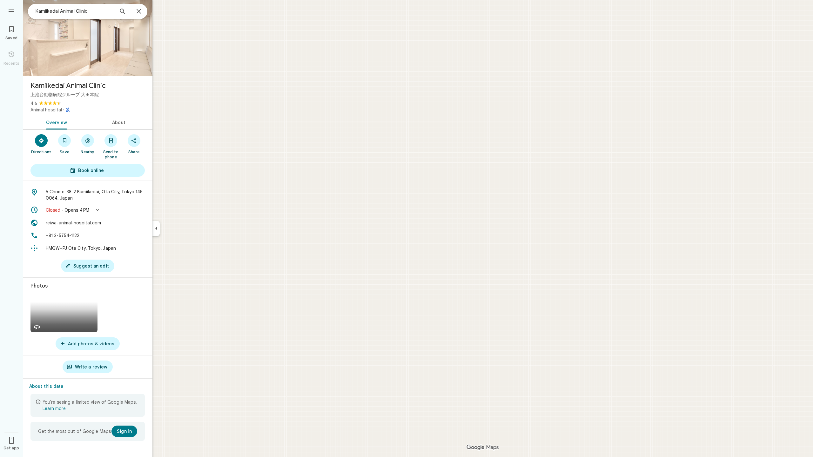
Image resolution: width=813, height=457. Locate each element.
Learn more (54, 408)
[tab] (55, 121)
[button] (87, 210)
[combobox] (75, 11)
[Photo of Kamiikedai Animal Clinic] (87, 38)
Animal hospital (46, 110)
